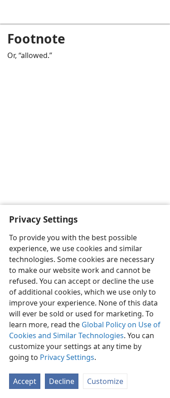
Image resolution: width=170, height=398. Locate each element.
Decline (61, 381)
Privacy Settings (67, 357)
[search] (158, 12)
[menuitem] (13, 12)
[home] (13, 12)
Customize (105, 381)
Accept (24, 381)
